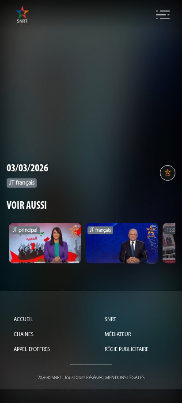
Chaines (24, 334)
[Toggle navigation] (162, 15)
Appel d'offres (32, 349)
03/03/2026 (27, 168)
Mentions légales (124, 378)
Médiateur (118, 334)
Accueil (23, 319)
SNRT (110, 319)
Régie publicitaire (126, 349)
